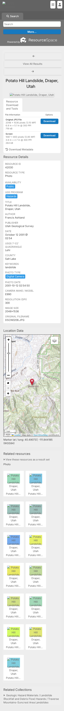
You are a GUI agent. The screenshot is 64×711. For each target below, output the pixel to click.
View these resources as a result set (27, 459)
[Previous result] (33, 56)
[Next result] (33, 71)
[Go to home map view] (8, 383)
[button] (32, 382)
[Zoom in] (8, 339)
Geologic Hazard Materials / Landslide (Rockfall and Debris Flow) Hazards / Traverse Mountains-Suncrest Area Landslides (31, 699)
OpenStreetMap (40, 434)
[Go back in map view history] (8, 393)
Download (49, 121)
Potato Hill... (13, 493)
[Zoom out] (8, 375)
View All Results (32, 63)
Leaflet (17, 434)
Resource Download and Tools (12, 105)
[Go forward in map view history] (8, 388)
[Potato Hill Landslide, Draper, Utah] (32, 95)
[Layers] (54, 340)
